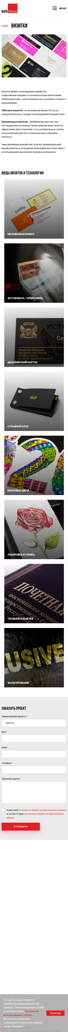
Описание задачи (11, 778)
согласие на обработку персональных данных (42, 810)
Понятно (55, 1013)
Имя (4, 732)
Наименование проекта (14, 716)
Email (4, 747)
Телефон (6, 763)
